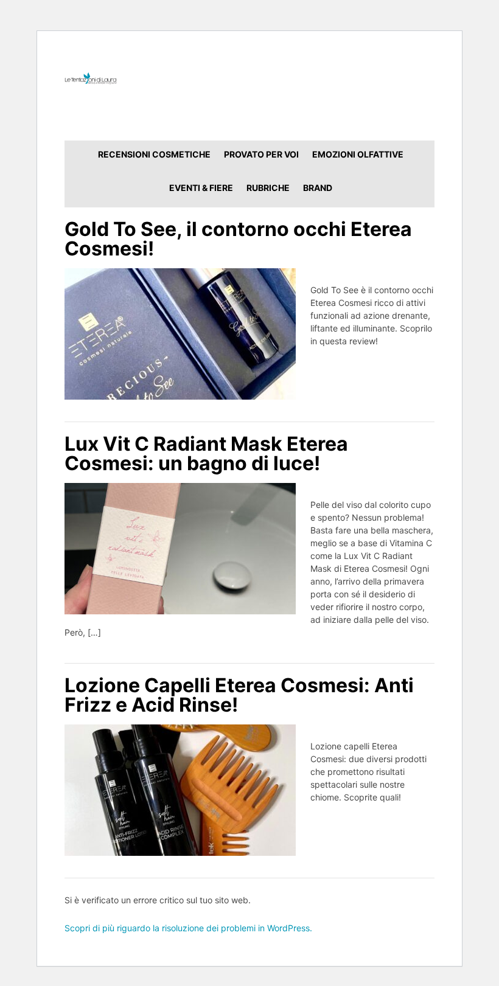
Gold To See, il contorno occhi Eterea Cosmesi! (238, 238)
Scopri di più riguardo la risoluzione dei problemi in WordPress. (188, 928)
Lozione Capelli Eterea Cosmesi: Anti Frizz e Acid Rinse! (239, 695)
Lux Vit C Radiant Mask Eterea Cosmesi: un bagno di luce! (206, 453)
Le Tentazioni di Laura (250, 78)
